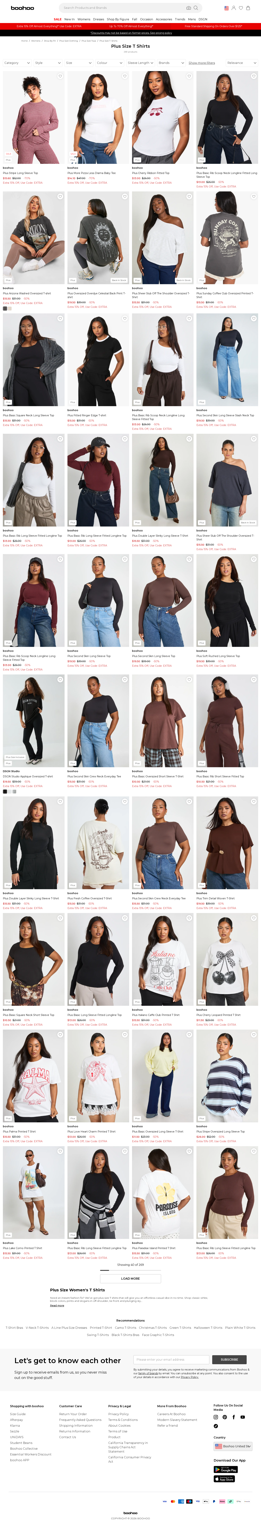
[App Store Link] (226, 1474)
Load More (130, 1278)
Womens (35, 40)
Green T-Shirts (180, 1327)
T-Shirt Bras (14, 1327)
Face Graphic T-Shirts (158, 1335)
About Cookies (119, 1425)
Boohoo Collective (24, 1448)
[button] (226, 8)
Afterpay (16, 1420)
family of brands (148, 1373)
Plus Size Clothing (68, 40)
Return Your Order (73, 1414)
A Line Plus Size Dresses (69, 1327)
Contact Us (67, 1437)
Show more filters (202, 63)
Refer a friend (167, 1425)
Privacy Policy (118, 1414)
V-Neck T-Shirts (37, 1327)
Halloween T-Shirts (208, 1327)
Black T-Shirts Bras (125, 1335)
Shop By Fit (50, 40)
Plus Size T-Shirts (108, 40)
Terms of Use (117, 1431)
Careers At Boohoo (171, 1414)
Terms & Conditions (123, 1420)
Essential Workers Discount (30, 1454)
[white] (10, 792)
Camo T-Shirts (125, 1327)
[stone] (10, 309)
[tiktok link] (216, 1426)
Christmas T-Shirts (153, 1327)
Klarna (15, 1425)
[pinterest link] (225, 1417)
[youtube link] (243, 1417)
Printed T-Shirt (101, 1327)
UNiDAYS (16, 1437)
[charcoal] (5, 309)
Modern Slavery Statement (177, 1420)
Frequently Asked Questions (80, 1420)
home (24, 40)
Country (219, 1437)
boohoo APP (19, 1460)
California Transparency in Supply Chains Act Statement (128, 1447)
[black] (5, 792)
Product (114, 1437)
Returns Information (74, 1431)
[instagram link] (216, 1417)
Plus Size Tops (89, 40)
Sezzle (14, 1431)
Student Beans (21, 1443)
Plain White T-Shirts (240, 1327)
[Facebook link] (234, 1417)
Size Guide (18, 1414)
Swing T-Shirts (98, 1335)
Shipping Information (76, 1425)
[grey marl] (14, 792)
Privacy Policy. (190, 1377)
